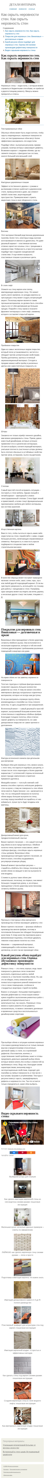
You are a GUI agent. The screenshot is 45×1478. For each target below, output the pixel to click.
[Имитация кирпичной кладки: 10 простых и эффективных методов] (22, 1347)
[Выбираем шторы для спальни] (22, 1174)
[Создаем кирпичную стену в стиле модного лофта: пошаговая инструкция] (22, 1398)
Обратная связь (7, 1475)
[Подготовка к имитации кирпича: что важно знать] (22, 1274)
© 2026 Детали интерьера (10, 1466)
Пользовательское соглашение (18, 1469)
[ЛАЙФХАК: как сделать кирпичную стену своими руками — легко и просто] (22, 1249)
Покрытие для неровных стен (16, 1149)
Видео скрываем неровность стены (20, 50)
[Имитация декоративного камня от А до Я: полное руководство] (22, 1297)
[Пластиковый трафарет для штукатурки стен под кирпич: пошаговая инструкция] (22, 1322)
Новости (23, 8)
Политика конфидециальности (12, 1472)
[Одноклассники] (31, 1152)
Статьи (32, 8)
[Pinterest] (22, 1152)
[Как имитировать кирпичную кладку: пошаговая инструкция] (22, 1423)
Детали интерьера (22, 4)
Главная (13, 8)
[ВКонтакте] (14, 1152)
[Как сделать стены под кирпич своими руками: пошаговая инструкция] (22, 1372)
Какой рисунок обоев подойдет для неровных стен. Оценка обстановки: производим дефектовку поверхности (21, 45)
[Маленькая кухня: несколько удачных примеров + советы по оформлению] (22, 1224)
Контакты (6, 1469)
